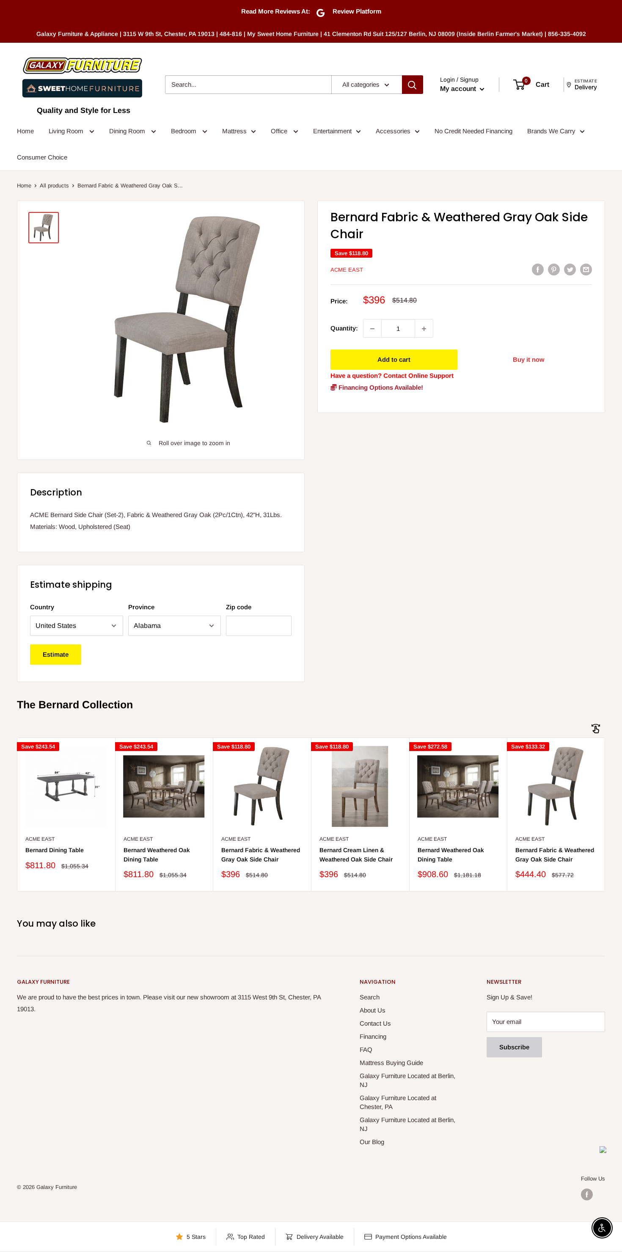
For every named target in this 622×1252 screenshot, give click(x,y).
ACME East (346, 270)
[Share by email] (586, 269)
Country (42, 607)
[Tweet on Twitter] (570, 269)
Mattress (234, 131)
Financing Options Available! (380, 387)
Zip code (238, 607)
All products (54, 185)
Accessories (393, 131)
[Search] (412, 84)
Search (370, 997)
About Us (372, 1010)
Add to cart (393, 359)
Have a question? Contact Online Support (392, 376)
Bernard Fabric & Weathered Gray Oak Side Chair (260, 855)
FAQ (366, 1049)
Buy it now (528, 359)
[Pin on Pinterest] (554, 269)
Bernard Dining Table (54, 850)
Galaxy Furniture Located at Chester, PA (398, 1102)
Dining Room (128, 131)
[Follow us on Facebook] (587, 1194)
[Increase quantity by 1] (424, 329)
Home (25, 131)
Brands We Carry (551, 131)
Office (280, 131)
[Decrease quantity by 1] (372, 329)
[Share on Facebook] (538, 269)
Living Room (67, 131)
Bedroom (184, 131)
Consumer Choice (42, 157)
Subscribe (514, 1047)
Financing (373, 1036)
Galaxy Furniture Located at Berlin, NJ (407, 1080)
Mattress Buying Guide (391, 1062)
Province (141, 607)
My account (459, 88)
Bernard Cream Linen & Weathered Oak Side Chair (356, 855)
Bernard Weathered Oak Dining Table (157, 855)
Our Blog (372, 1141)
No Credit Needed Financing (473, 131)
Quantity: (344, 328)
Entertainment (332, 131)
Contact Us (375, 1023)
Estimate (56, 654)
